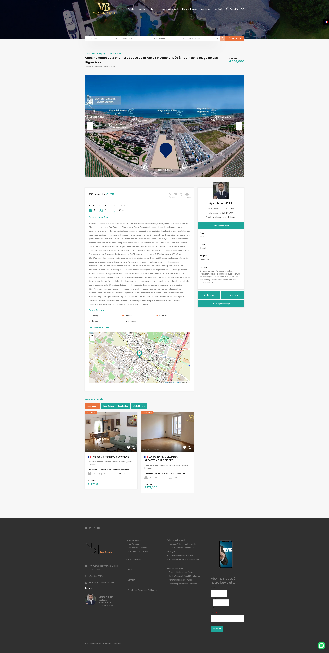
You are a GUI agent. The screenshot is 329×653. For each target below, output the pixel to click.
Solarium (163, 316)
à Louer (153, 9)
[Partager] (170, 194)
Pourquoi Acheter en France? (182, 572)
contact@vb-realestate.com (101, 582)
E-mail (202, 244)
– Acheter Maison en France (179, 580)
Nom (202, 233)
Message (203, 267)
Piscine (128, 316)
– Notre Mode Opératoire (137, 551)
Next (239, 126)
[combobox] (101, 38)
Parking (95, 316)
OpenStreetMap (176, 382)
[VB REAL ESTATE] (104, 14)
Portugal (171, 551)
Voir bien (111, 444)
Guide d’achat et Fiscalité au (181, 548)
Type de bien (108, 406)
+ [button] (92, 335)
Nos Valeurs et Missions (138, 548)
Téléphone (204, 256)
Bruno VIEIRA (106, 597)
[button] (321, 645)
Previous (90, 126)
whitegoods (130, 321)
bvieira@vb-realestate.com (224, 217)
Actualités (205, 9)
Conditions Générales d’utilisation (142, 590)
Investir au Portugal (169, 9)
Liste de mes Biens (220, 226)
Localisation (90, 53)
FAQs (130, 569)
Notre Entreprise (189, 9)
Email (214, 612)
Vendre (142, 9)
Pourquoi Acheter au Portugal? (182, 544)
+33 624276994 (96, 576)
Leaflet (167, 382)
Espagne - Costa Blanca (110, 53)
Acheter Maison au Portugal (181, 555)
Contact (218, 9)
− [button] (92, 339)
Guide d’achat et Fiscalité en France (184, 576)
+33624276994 (237, 9)
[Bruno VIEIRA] (90, 604)
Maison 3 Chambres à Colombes (110, 456)
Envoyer (217, 629)
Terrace (95, 321)
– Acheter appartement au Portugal (183, 559)
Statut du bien (139, 406)
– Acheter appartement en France (182, 584)
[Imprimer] (187, 194)
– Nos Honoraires (133, 559)
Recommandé (92, 406)
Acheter (131, 9)
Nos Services (133, 544)
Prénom (214, 598)
